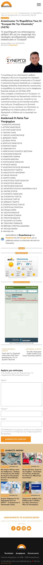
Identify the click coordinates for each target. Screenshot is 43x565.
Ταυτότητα (8, 553)
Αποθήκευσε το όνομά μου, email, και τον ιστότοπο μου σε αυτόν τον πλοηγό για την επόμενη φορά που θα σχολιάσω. (21, 431)
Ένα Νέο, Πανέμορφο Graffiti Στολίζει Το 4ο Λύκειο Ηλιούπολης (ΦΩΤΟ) (31, 352)
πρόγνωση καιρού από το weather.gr (17, 277)
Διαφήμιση (20, 553)
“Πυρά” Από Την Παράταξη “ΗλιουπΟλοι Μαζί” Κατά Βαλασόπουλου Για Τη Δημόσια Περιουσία (11, 354)
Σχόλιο (4, 380)
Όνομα (4, 409)
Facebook (10, 238)
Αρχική (3, 13)
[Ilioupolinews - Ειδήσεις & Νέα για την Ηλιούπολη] (6, 4)
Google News (25, 238)
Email (3, 419)
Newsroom (13, 45)
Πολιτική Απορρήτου (9, 557)
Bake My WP (6, 563)
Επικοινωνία (33, 553)
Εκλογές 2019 (13, 13)
